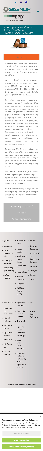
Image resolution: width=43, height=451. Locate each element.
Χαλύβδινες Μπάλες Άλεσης (21, 291)
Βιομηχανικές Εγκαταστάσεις (8, 269)
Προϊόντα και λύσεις (21, 242)
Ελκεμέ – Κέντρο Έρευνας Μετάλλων (20, 344)
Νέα (31, 303)
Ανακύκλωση (7, 340)
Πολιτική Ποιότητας (7, 319)
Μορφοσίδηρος (21, 272)
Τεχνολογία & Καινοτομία (21, 304)
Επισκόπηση (7, 246)
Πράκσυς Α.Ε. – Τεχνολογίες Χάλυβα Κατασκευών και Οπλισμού (21, 328)
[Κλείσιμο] (40, 416)
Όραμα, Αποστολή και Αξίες (8, 253)
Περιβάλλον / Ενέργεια (8, 334)
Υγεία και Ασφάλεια (6, 352)
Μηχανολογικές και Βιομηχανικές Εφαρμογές (35, 257)
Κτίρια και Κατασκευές (34, 247)
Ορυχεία (32, 275)
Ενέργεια (33, 279)
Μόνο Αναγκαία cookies (21, 440)
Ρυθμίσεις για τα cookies (21, 433)
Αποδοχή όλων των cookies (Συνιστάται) (21, 447)
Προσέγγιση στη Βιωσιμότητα (7, 311)
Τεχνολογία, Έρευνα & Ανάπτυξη (21, 314)
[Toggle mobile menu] (38, 11)
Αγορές (32, 241)
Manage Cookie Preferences (34, 314)
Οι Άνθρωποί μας (7, 345)
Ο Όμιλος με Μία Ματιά (7, 262)
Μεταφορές (34, 266)
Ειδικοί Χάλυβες (19, 250)
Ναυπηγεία (33, 271)
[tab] (21, 57)
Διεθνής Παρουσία (6, 276)
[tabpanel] (21, 131)
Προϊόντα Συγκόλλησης (21, 278)
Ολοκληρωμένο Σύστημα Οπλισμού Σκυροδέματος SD (21, 262)
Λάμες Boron (21, 284)
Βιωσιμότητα (7, 303)
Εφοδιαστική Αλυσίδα (7, 326)
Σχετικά (6, 241)
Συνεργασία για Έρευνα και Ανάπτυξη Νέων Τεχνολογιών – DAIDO (21, 360)
